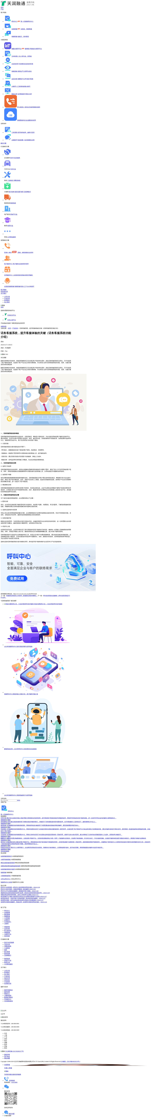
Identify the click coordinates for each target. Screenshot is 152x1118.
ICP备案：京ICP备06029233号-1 (70, 1061)
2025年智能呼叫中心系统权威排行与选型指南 (18, 795)
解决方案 (3, 143)
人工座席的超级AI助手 (23, 86)
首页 (2, 7)
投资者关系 (4, 291)
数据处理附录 (8, 997)
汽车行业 (13, 169)
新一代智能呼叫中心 (27, 21)
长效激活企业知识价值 (26, 64)
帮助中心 (7, 993)
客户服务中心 (8, 264)
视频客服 (14, 36)
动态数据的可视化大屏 (25, 94)
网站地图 (7, 1058)
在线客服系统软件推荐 (8, 869)
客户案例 (3, 289)
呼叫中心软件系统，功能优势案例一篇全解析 (15, 889)
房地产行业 (13, 214)
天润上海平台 (11, 320)
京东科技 (3, 834)
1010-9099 (14, 1082)
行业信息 (7, 298)
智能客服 (20, 120)
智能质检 (14, 71)
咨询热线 (12, 1080)
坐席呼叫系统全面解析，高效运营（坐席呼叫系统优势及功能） (20, 902)
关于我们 (3, 293)
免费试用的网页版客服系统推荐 (10, 866)
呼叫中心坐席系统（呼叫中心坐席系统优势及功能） (17, 887)
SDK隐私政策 (8, 1001)
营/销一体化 (8, 252)
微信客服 (7, 914)
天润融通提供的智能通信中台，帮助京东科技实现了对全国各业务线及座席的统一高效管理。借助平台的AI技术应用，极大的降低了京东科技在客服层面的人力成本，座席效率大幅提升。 (64, 834)
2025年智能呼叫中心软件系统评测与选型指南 (18, 646)
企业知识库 (15, 64)
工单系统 (14, 132)
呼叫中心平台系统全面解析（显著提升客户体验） (16, 891)
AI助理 (14, 86)
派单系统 (7, 936)
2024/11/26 (32, 889)
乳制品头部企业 (6, 847)
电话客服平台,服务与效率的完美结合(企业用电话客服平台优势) (20, 896)
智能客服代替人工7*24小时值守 (24, 286)
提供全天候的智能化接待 (32, 107)
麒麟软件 (3, 838)
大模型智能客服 (6, 859)
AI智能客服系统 (6, 875)
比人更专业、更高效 (25, 56)
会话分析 (14, 79)
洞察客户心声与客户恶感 (25, 79)
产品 (2, 9)
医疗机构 (11, 191)
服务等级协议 (8, 990)
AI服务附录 (7, 995)
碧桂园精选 (4, 821)
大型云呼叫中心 (6, 879)
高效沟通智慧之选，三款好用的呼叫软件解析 (48, 604)
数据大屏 (14, 94)
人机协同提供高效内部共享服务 (23, 275)
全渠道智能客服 (9, 286)
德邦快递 (3, 825)
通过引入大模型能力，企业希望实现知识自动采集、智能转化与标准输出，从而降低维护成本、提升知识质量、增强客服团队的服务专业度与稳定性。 (57, 847)
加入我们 (7, 302)
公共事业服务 (11, 237)
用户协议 (7, 1056)
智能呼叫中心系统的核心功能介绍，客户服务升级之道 (21, 694)
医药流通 (17, 191)
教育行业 (10, 225)
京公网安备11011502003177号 (14, 1051)
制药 (22, 191)
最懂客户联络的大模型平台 (33, 48)
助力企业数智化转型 (29, 120)
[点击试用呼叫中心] (48, 590)
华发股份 (3, 829)
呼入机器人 (20, 107)
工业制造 (10, 180)
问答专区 (7, 980)
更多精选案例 (5, 851)
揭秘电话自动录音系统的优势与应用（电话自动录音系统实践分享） (22, 893)
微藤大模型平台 (16, 48)
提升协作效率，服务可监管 (26, 132)
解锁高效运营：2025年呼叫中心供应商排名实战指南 (20, 749)
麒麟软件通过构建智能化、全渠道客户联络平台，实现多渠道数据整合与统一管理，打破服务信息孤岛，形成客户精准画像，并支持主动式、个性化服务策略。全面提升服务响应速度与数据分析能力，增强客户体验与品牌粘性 (76, 838)
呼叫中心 (14, 21)
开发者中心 (7, 999)
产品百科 (15, 328)
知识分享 (7, 978)
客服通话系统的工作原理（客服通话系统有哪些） (22, 595)
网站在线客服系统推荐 (8, 863)
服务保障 (7, 992)
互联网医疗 (27, 191)
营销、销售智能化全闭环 (25, 252)
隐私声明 (7, 1054)
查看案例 (3, 820)
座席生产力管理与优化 (25, 71)
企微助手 (14, 140)
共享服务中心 (8, 275)
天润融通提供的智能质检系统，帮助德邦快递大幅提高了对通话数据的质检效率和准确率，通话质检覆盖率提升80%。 (43, 825)
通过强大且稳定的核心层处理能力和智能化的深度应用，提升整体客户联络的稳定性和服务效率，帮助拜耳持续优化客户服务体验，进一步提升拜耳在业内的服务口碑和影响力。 (61, 818)
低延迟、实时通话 (23, 36)
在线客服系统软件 (6, 856)
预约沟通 (11, 1113)
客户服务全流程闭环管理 (20, 264)
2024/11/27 (35, 894)
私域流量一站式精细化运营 (26, 140)
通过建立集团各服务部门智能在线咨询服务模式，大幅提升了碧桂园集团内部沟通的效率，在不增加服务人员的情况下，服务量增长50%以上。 (52, 821)
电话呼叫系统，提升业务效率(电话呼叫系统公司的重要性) (19, 900)
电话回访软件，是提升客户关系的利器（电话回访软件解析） (20, 898)
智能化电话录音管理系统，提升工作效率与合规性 (16, 894)
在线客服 (14, 29)
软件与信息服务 (15, 158)
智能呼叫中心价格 (6, 882)
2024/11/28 (36, 887)
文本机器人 (15, 56)
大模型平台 (7, 934)
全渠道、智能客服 (26, 29)
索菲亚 (3, 842)
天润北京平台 (11, 315)
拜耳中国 (3, 818)
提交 (18, 800)
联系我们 (7, 300)
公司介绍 (7, 296)
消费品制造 (16, 180)
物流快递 (13, 203)
